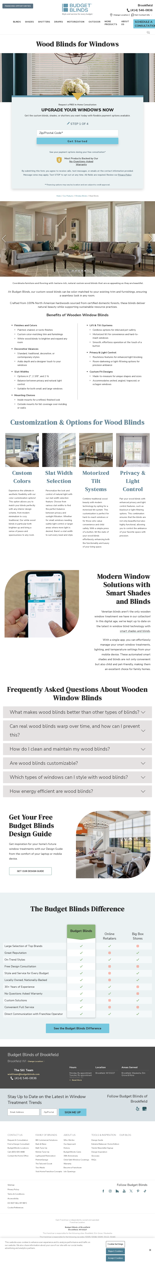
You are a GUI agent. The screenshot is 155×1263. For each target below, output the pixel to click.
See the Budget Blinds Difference (77, 1028)
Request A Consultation (18, 1140)
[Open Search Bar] (148, 32)
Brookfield (145, 5)
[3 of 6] (76, 271)
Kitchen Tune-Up (42, 1152)
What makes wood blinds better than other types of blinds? (74, 712)
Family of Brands (46, 1135)
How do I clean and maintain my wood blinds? (60, 749)
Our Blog (125, 1135)
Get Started (77, 141)
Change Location (35, 1061)
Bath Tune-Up (41, 1148)
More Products (111, 23)
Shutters (44, 21)
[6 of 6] (85, 271)
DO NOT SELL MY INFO (17, 1203)
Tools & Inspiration (103, 1135)
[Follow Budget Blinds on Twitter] (131, 1191)
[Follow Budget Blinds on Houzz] (117, 1191)
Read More (77, 1080)
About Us (125, 23)
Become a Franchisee (72, 1167)
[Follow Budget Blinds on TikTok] (145, 1191)
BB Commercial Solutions (47, 1140)
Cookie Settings (115, 1244)
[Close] (150, 1250)
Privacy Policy (124, 174)
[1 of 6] (70, 271)
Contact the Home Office (18, 1156)
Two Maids (40, 1167)
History (67, 1148)
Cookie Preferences (15, 1207)
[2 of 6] (73, 271)
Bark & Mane (41, 1144)
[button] (119, 14)
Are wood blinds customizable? (44, 763)
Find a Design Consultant (18, 1144)
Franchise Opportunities (18, 6)
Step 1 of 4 (79, 124)
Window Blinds (81, 196)
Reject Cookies (115, 1251)
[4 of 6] (79, 271)
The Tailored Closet (44, 1163)
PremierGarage (42, 1160)
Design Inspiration (99, 1152)
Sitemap (11, 1185)
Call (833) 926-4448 (16, 1152)
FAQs (93, 1160)
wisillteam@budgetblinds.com (24, 1074)
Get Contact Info (142, 15)
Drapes (58, 21)
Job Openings (70, 1171)
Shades (29, 21)
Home (58, 196)
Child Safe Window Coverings (76, 1160)
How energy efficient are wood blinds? (51, 791)
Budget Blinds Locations (18, 1148)
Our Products (68, 196)
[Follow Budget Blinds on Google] (144, 1108)
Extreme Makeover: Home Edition (105, 1144)
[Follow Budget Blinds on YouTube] (124, 1191)
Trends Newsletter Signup (102, 1148)
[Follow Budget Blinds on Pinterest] (138, 1191)
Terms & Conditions (16, 1194)
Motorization (75, 21)
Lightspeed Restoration (46, 1156)
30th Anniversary (71, 1156)
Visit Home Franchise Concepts (49, 1171)
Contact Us (15, 1135)
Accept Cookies (115, 1258)
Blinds (17, 21)
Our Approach (70, 1144)
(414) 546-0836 (141, 10)
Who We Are (69, 1140)
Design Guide (97, 1140)
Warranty (67, 1163)
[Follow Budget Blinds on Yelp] (138, 1108)
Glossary (95, 1156)
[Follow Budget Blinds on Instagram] (110, 1191)
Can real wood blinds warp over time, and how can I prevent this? (75, 730)
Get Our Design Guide (30, 871)
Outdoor (94, 21)
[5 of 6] (82, 271)
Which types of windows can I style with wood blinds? (69, 777)
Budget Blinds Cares (72, 1152)
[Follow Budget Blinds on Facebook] (103, 1191)
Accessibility (13, 1198)
